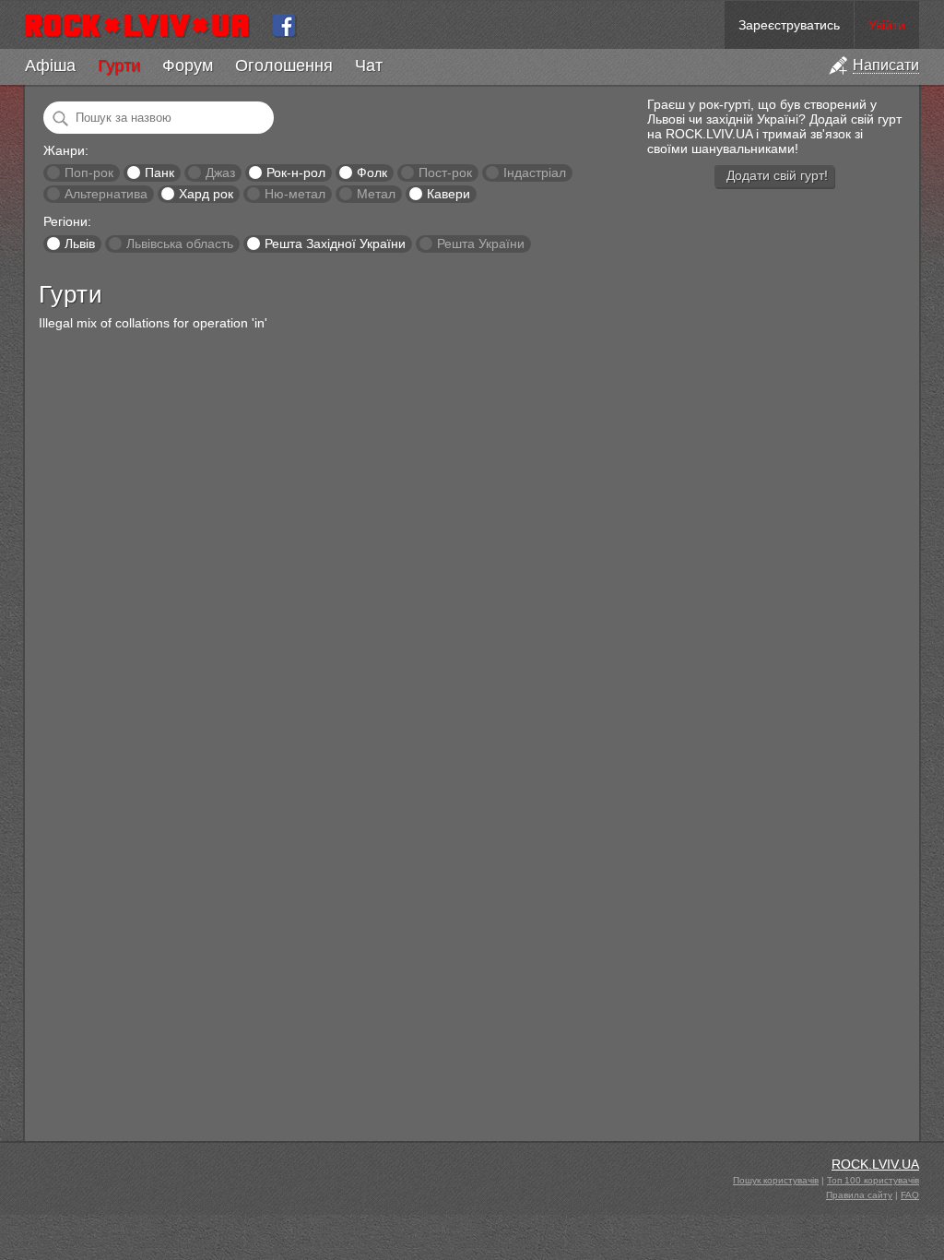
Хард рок (206, 193)
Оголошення (284, 65)
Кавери (448, 193)
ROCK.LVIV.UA (875, 1164)
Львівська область (179, 243)
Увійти (886, 25)
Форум (187, 65)
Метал (376, 193)
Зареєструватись (789, 25)
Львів (80, 243)
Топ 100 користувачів (873, 1180)
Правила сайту (859, 1195)
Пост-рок (445, 172)
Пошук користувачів (776, 1180)
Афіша (50, 65)
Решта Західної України (335, 243)
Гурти (119, 65)
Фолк (372, 172)
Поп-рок (89, 172)
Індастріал (534, 172)
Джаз (220, 172)
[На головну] (144, 25)
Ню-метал (295, 193)
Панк (159, 172)
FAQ (910, 1195)
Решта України (481, 243)
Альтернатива (106, 193)
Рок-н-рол (295, 172)
